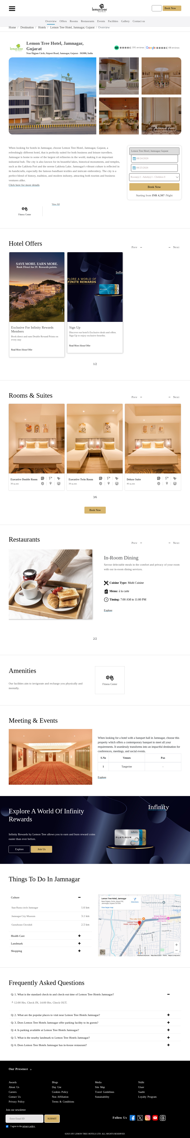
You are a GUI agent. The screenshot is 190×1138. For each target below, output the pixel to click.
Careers (13, 1092)
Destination (27, 27)
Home (12, 27)
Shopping (16, 950)
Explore (108, 610)
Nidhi (141, 1082)
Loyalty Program (147, 1096)
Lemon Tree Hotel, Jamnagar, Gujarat (72, 27)
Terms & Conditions (63, 1101)
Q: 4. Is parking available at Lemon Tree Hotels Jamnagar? (45, 1030)
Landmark (17, 943)
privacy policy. (28, 1126)
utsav (141, 1087)
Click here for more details (24, 185)
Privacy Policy (16, 1101)
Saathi (141, 1092)
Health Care (18, 935)
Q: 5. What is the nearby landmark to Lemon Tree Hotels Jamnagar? (50, 1037)
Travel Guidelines (104, 1092)
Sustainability (102, 1096)
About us (14, 1087)
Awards (13, 1082)
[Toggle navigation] (11, 8)
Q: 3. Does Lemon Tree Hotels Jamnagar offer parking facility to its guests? (54, 1022)
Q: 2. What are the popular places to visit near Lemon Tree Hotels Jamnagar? (55, 1015)
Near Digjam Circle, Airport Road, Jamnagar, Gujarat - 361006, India (59, 53)
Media (98, 1082)
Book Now (170, 8)
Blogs (55, 1082)
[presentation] (136, 247)
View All (56, 204)
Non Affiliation (60, 1096)
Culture (15, 897)
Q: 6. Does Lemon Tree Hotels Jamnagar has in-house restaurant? (49, 1045)
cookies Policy (60, 1092)
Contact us (15, 1096)
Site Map (100, 1087)
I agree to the (23, 1126)
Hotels (41, 27)
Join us (41, 849)
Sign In (157, 8)
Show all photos (166, 127)
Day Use (56, 1087)
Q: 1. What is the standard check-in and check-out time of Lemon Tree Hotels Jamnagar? (62, 994)
